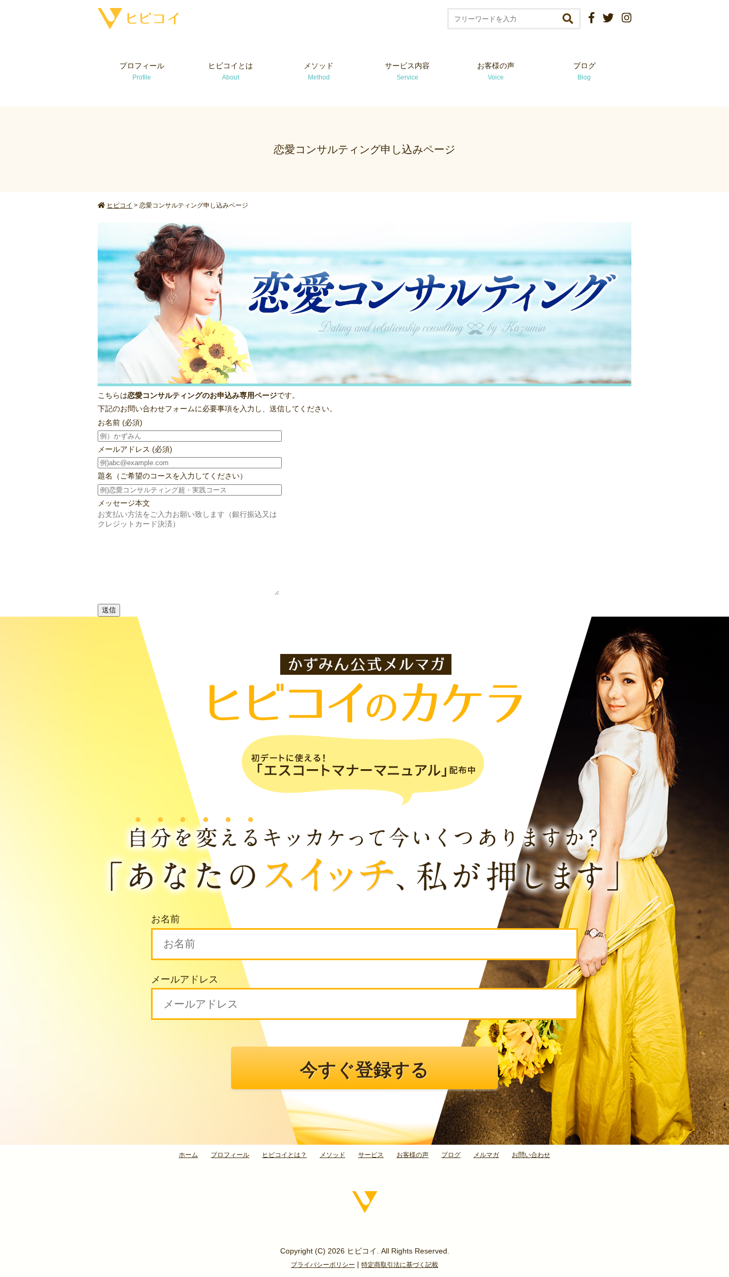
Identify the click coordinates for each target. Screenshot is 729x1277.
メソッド (319, 71)
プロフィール (142, 71)
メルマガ (486, 1155)
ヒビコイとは (230, 71)
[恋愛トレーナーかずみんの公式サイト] (138, 25)
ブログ (584, 71)
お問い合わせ (531, 1155)
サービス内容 (407, 71)
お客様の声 (495, 71)
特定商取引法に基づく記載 (399, 1264)
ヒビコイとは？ (284, 1155)
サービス (371, 1155)
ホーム (188, 1155)
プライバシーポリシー (323, 1264)
